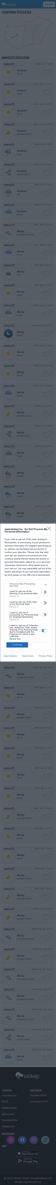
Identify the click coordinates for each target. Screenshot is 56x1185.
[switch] (44, 592)
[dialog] (28, 592)
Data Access (28, 656)
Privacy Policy (45, 656)
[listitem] (28, 585)
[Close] (50, 529)
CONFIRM (17, 645)
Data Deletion (10, 656)
